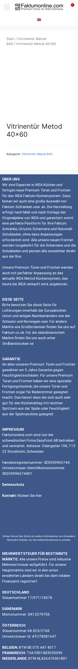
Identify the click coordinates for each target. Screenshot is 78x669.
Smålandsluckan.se (18, 343)
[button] (7, 7)
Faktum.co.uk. (13, 332)
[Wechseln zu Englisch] (39, 20)
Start (10, 39)
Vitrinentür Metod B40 (37, 154)
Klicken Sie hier (30, 495)
